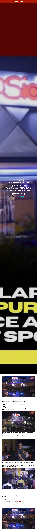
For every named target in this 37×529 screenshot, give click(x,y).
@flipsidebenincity (19, 501)
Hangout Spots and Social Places (17, 180)
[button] (33, 518)
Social (23, 180)
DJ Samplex (4, 494)
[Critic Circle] (18, 1)
